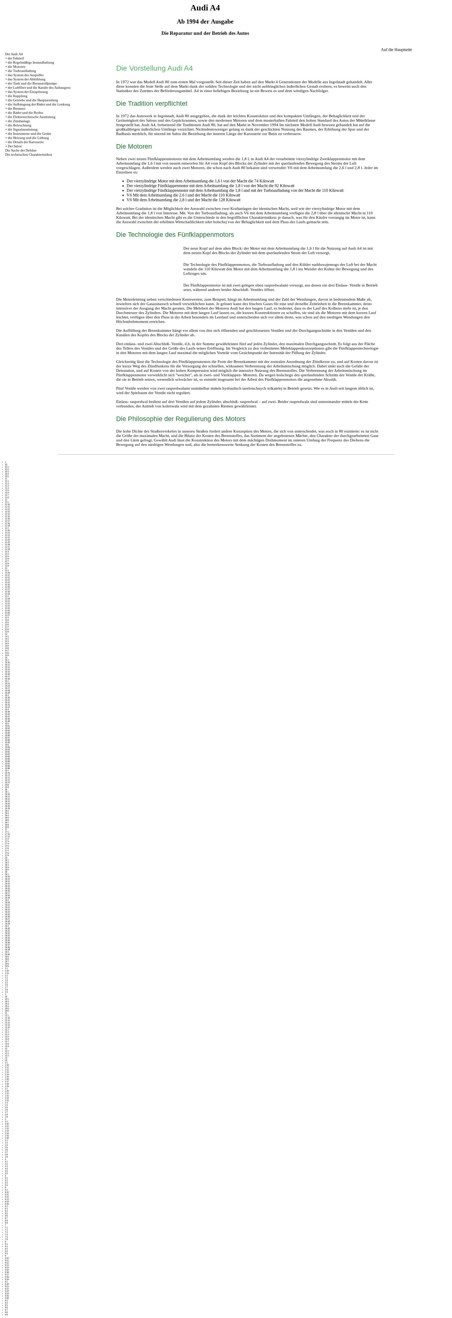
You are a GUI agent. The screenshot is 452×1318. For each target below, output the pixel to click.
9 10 (7, 1258)
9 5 (6, 1305)
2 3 (6, 1103)
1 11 (7, 973)
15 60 (7, 747)
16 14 (7, 804)
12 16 (7, 519)
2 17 (7, 1081)
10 (6, 464)
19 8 (7, 964)
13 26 (7, 613)
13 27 (7, 615)
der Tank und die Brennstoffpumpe (32, 83)
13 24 (7, 608)
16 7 (7, 822)
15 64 (7, 756)
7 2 (6, 1230)
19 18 (7, 895)
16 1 (7, 792)
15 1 (7, 660)
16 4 (7, 815)
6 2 (6, 1206)
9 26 (7, 1298)
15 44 (7, 714)
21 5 (7, 1037)
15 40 (7, 712)
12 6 (7, 559)
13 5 (7, 622)
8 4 (6, 1251)
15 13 (7, 669)
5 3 (6, 1183)
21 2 (7, 1030)
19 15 (7, 888)
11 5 (7, 490)
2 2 (6, 1088)
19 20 (7, 902)
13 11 (7, 575)
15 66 (7, 761)
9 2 (6, 1282)
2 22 (7, 1096)
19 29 (7, 924)
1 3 (6, 978)
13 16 (7, 587)
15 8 (7, 785)
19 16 (7, 891)
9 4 (6, 1303)
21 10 (7, 1018)
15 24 (7, 686)
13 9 (7, 632)
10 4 (7, 474)
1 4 (6, 980)
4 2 (6, 1164)
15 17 (7, 676)
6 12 (7, 1197)
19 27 (7, 919)
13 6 (7, 625)
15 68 (7, 766)
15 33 (7, 705)
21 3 (7, 1032)
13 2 (7, 596)
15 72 (7, 778)
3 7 (6, 1152)
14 (6, 634)
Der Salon (15, 146)
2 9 (6, 1117)
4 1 (6, 1161)
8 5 (6, 1253)
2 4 (6, 1105)
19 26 (7, 917)
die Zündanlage (19, 121)
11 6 (7, 493)
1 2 (6, 975)
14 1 (7, 636)
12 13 (7, 512)
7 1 (6, 1227)
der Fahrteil (16, 58)
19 (6, 872)
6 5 (6, 1213)
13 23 (7, 606)
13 (6, 568)
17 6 (7, 848)
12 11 (7, 507)
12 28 (7, 549)
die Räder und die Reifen (25, 113)
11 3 (7, 486)
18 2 (7, 862)
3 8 (6, 1154)
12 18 (7, 523)
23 (6, 1058)
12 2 (7, 528)
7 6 (6, 1239)
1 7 (6, 987)
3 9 (6, 1157)
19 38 (7, 947)
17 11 (7, 836)
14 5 (7, 646)
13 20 (7, 599)
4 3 (6, 1166)
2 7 (6, 1112)
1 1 (6, 968)
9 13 (7, 1265)
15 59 (7, 742)
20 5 (7, 1008)
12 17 (7, 521)
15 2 (7, 681)
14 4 (7, 643)
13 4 (7, 620)
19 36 (7, 942)
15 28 (7, 690)
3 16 (7, 1138)
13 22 (7, 603)
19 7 (7, 961)
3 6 (6, 1150)
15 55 (7, 733)
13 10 (7, 573)
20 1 (7, 999)
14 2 (7, 639)
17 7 (7, 851)
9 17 (7, 1275)
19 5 (7, 957)
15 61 (7, 749)
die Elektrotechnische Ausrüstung (31, 117)
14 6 (7, 648)
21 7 (7, 1041)
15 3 (7, 695)
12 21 (7, 533)
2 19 (7, 1086)
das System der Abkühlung (27, 79)
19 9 (7, 966)
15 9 (7, 787)
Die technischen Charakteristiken (28, 154)
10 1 (7, 467)
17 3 (7, 841)
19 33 (7, 935)
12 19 (7, 526)
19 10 (7, 877)
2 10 (7, 1065)
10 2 (7, 469)
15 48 (7, 719)
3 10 (7, 1124)
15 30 (7, 698)
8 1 (6, 1244)
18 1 (7, 860)
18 (6, 858)
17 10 (7, 834)
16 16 (7, 808)
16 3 (7, 813)
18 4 (7, 867)
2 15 (7, 1077)
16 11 (7, 796)
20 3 (7, 1004)
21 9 (7, 1046)
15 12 (7, 667)
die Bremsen (16, 108)
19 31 (7, 931)
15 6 (7, 745)
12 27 (7, 547)
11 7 (7, 495)
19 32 (7, 933)
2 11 (7, 1067)
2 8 (6, 1114)
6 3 (6, 1209)
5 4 (6, 1185)
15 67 (7, 763)
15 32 (7, 702)
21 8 (7, 1044)
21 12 (7, 1023)
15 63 (7, 754)
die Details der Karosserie (26, 142)
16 (6, 789)
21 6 (7, 1039)
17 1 (7, 832)
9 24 (7, 1293)
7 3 (6, 1232)
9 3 (6, 1300)
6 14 (7, 1202)
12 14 (7, 514)
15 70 (7, 773)
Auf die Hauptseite (396, 49)
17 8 (7, 853)
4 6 (6, 1173)
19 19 (7, 898)
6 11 (7, 1194)
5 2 (6, 1180)
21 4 (7, 1034)
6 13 (7, 1199)
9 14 (7, 1267)
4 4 (6, 1169)
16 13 (7, 801)
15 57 (7, 738)
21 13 (7, 1025)
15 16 (7, 674)
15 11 (7, 665)
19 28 (7, 921)
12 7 (7, 561)
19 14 (7, 886)
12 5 (7, 556)
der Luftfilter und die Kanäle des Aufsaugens (39, 87)
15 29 (7, 693)
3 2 (6, 1140)
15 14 (7, 672)
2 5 (6, 1107)
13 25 (7, 610)
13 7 (7, 627)
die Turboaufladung (22, 71)
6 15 (7, 1204)
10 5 (7, 476)
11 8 (7, 497)
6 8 (6, 1220)
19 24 (7, 912)
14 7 (7, 650)
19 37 (7, 945)
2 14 (7, 1074)
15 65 (7, 759)
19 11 (7, 879)
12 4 (7, 554)
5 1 (6, 1178)
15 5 (7, 723)
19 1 (7, 874)
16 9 (7, 827)
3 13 (7, 1131)
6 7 (6, 1218)
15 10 (7, 662)
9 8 (6, 1312)
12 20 (7, 530)
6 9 (6, 1223)
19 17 (7, 893)
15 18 (7, 679)
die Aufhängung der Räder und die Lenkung (39, 104)
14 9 (7, 655)
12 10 (7, 504)
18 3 (7, 865)
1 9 (6, 992)
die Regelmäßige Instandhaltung (31, 62)
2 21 (7, 1093)
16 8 (7, 825)
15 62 (7, 752)
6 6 (6, 1216)
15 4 (7, 709)
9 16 (7, 1272)
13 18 (7, 592)
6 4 (6, 1211)
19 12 (7, 881)
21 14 (7, 1027)
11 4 (7, 488)
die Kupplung (17, 96)
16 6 (7, 820)
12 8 (7, 563)
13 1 (7, 570)
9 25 (7, 1296)
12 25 (7, 542)
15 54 (7, 731)
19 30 (7, 928)
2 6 (6, 1110)
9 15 (7, 1270)
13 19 (7, 594)
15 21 (7, 683)
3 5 (6, 1147)
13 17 (7, 589)
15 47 (7, 716)
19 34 (7, 938)
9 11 (7, 1260)
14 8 (7, 653)
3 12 (7, 1129)
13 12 (7, 577)
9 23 (7, 1291)
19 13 (7, 884)
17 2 (7, 839)
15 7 (7, 771)
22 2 (7, 1053)
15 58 (7, 740)
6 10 (7, 1192)
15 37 (7, 707)
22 (6, 1048)
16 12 (7, 799)
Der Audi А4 (14, 54)
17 (6, 829)
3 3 (6, 1143)
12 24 (7, 540)
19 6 (7, 959)
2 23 (7, 1098)
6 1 (6, 1190)
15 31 (7, 700)
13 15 (7, 585)
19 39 (7, 950)
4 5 (6, 1171)
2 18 (7, 1084)
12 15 (7, 516)
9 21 (7, 1286)
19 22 (7, 907)
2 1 (6, 1063)
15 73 (7, 780)
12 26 (7, 544)
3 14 (7, 1133)
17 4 (7, 844)
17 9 (7, 855)
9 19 (7, 1279)
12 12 (7, 509)
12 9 (7, 566)
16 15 (7, 806)
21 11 (7, 1020)
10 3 (7, 471)
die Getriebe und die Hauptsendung (33, 100)
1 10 (7, 971)
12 (6, 500)
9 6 (6, 1307)
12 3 (7, 552)
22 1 (7, 1051)
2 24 (7, 1100)
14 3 (7, 641)
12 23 (7, 537)
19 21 (7, 905)
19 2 (7, 900)
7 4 (6, 1234)
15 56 (7, 735)
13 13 (7, 580)
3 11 (7, 1126)
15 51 (7, 726)
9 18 (7, 1277)
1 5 (6, 983)
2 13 (7, 1072)
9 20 (7, 1284)
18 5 (7, 869)
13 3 (7, 617)
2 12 (7, 1070)
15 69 (7, 768)
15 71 (7, 775)
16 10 (7, 794)
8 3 (6, 1249)
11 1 (7, 481)
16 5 (7, 818)
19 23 (7, 909)
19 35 (7, 940)
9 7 (6, 1310)
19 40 (7, 954)
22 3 (7, 1056)
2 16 (7, 1079)
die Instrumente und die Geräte (29, 134)
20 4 (7, 1006)
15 (6, 658)
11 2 (7, 483)
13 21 (7, 601)
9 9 (6, 1315)
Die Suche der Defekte (21, 150)
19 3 (7, 926)
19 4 (7, 952)
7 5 (6, 1237)
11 (6, 479)
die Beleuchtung (19, 125)
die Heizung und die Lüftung (28, 138)
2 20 (7, 1091)
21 (6, 1013)
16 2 (7, 811)
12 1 (7, 502)
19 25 (7, 914)
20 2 (7, 1001)
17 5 (7, 846)
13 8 (7, 629)
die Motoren (16, 67)
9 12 (7, 1263)
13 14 (7, 582)
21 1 (7, 1015)
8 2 (6, 1246)
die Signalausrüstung (23, 129)
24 (6, 1060)
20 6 (7, 1011)
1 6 (6, 985)
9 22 (7, 1289)
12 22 (7, 535)
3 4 (6, 1145)
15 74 (7, 782)
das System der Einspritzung (28, 92)
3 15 (7, 1136)
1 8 (6, 990)
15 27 (7, 688)
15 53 (7, 728)
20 (6, 997)
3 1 (6, 1121)
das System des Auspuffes (26, 75)
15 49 (7, 721)
